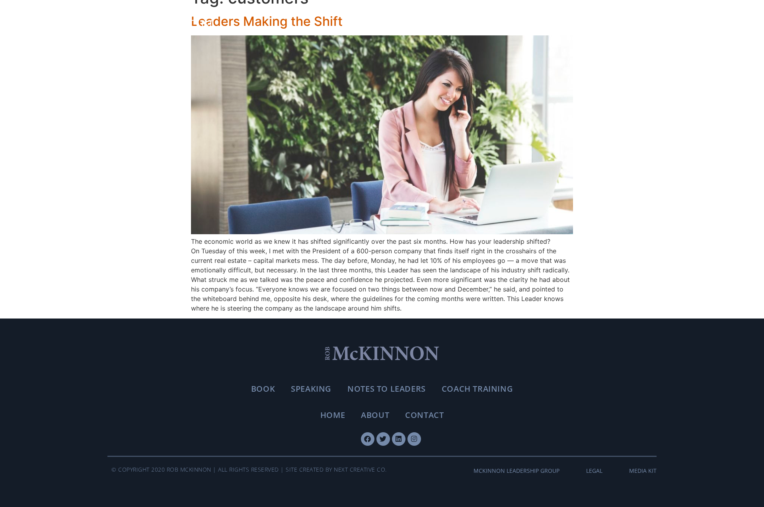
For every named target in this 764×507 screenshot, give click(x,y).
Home (332, 415)
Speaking (311, 388)
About (375, 415)
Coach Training (477, 388)
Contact (424, 415)
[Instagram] (414, 439)
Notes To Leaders (386, 388)
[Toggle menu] (647, 26)
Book (263, 388)
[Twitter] (383, 439)
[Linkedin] (398, 439)
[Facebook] (367, 439)
